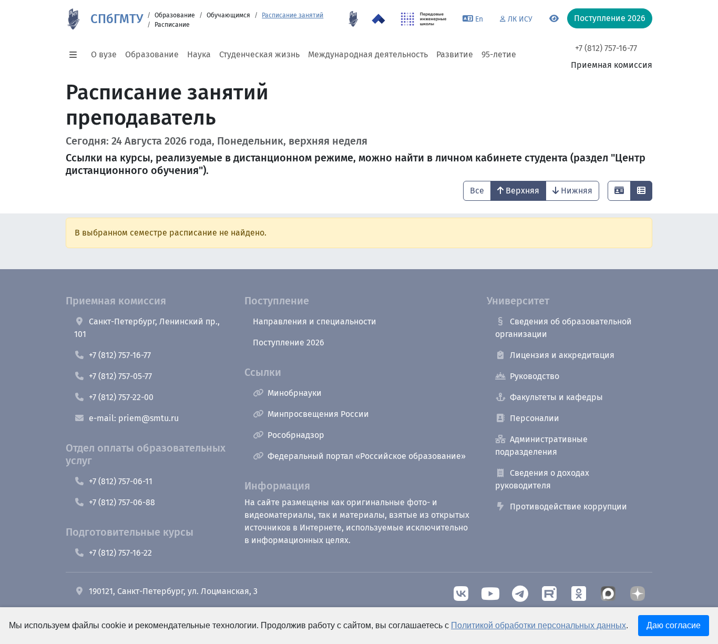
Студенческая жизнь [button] (259, 54)
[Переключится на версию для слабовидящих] (554, 18)
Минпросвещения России (318, 414)
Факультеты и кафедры (556, 397)
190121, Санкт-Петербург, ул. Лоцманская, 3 (173, 591)
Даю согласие (674, 625)
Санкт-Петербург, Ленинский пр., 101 (147, 327)
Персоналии (534, 418)
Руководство (534, 376)
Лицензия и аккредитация (562, 355)
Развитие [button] (454, 54)
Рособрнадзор (296, 435)
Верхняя (522, 191)
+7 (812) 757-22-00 (121, 397)
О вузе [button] (104, 54)
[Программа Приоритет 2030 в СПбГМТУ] (378, 18)
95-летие (498, 54)
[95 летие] (353, 18)
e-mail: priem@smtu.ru (134, 418)
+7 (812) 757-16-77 (606, 48)
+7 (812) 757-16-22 (120, 553)
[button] (76, 54)
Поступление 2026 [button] (609, 18)
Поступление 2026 (288, 342)
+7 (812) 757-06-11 (120, 481)
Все (477, 191)
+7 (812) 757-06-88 (122, 502)
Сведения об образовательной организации (563, 327)
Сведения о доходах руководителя (542, 479)
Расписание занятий (292, 15)
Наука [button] (199, 54)
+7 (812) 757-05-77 (120, 376)
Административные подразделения (541, 445)
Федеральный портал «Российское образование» (367, 456)
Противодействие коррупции (568, 507)
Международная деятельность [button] (368, 54)
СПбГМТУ (116, 19)
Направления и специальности (314, 321)
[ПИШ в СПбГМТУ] (424, 18)
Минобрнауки (295, 393)
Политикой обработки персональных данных (538, 625)
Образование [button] (152, 54)
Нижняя (576, 191)
